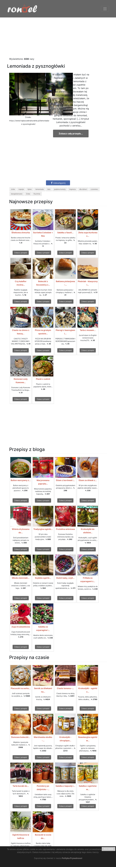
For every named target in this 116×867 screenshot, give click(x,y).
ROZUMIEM (108, 849)
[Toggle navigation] (105, 9)
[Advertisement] (58, 37)
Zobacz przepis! (20, 253)
